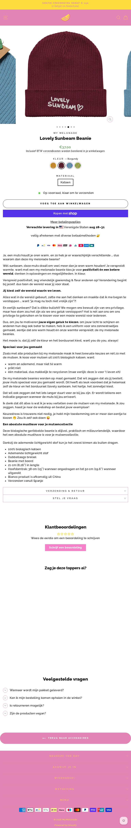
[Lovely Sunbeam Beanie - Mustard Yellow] (21, 661)
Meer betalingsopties (65, 222)
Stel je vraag (65, 498)
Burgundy (61, 165)
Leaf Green (77, 165)
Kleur (65, 159)
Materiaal (65, 176)
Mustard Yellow (53, 165)
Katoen (65, 182)
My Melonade (65, 133)
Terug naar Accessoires (68, 738)
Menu (64, 800)
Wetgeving (64, 789)
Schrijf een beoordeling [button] (65, 547)
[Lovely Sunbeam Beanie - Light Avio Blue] (29, 661)
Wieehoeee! (64, 778)
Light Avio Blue (69, 165)
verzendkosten (52, 151)
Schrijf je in (64, 767)
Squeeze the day (64, 756)
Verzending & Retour (65, 491)
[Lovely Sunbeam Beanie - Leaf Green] (33, 661)
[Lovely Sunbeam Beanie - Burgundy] (25, 661)
